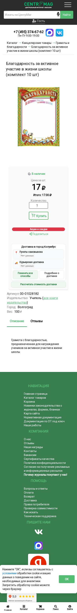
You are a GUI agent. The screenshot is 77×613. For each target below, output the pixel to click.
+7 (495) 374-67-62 (29, 32)
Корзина (29, 401)
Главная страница (35, 393)
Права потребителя (36, 504)
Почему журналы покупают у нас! (45, 474)
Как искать (31, 512)
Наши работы (32, 425)
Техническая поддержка (40, 516)
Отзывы (37, 321)
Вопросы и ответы (36, 488)
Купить (41, 216)
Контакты (30, 451)
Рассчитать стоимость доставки (38, 284)
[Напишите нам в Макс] (50, 33)
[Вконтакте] (38, 532)
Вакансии (30, 455)
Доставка (30, 500)
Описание (17, 321)
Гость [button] (40, 21)
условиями (9, 573)
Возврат (29, 496)
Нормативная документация (42, 417)
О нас (27, 439)
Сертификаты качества (39, 458)
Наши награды (33, 447)
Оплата (29, 492)
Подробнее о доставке (51, 274)
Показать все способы (25, 274)
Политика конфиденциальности (45, 462)
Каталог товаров (35, 397)
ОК (67, 579)
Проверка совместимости (40, 508)
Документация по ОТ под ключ (44, 421)
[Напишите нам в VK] (59, 33)
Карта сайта (32, 413)
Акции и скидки (38, 229)
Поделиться (40, 234)
